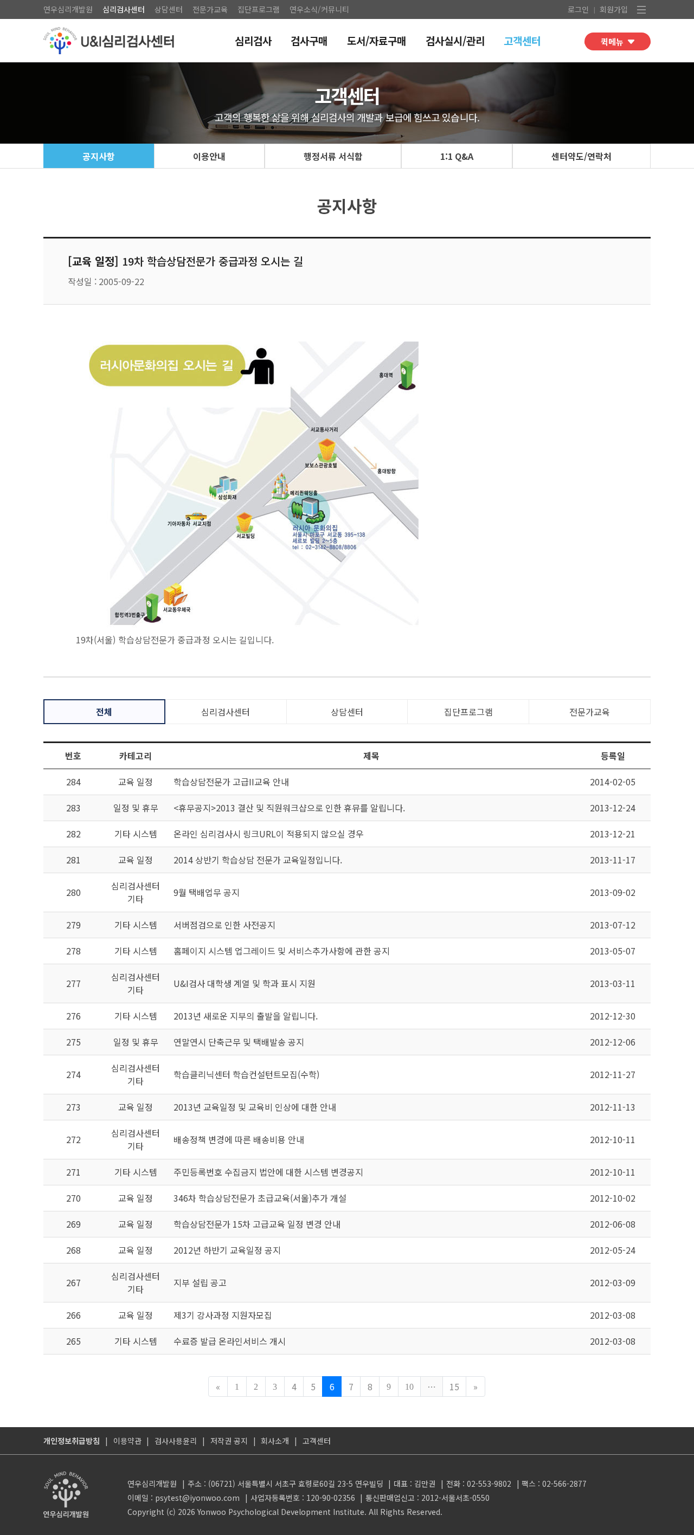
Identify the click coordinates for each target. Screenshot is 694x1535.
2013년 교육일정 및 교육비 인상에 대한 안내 (255, 1106)
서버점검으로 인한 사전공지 (224, 924)
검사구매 (309, 40)
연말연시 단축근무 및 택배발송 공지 (239, 1041)
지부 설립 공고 (200, 1282)
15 (454, 1386)
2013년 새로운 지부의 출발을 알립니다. (246, 1015)
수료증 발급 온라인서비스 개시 (230, 1340)
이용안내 (209, 156)
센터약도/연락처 (581, 156)
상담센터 (169, 9)
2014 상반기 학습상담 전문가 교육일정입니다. (258, 859)
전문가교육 (210, 9)
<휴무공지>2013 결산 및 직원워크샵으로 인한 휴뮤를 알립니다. (289, 807)
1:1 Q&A (456, 156)
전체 (104, 711)
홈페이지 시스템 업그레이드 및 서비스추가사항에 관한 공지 (282, 950)
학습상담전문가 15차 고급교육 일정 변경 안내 (257, 1223)
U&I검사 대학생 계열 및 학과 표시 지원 (245, 983)
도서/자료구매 (376, 40)
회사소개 (275, 1440)
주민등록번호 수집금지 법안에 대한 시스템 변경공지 (268, 1171)
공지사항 (98, 156)
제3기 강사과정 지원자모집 (223, 1314)
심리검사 (253, 40)
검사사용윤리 (176, 1440)
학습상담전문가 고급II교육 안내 (231, 781)
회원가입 (614, 9)
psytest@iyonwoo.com (197, 1497)
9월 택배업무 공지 (207, 892)
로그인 (578, 9)
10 (409, 1386)
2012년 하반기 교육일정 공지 (227, 1249)
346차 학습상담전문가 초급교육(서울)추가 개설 (260, 1197)
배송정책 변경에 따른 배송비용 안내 (239, 1139)
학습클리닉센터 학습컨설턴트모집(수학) (246, 1074)
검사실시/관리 (455, 40)
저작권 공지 (229, 1440)
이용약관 (127, 1440)
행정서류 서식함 (333, 156)
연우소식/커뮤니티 (319, 9)
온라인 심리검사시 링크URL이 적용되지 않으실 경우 (269, 833)
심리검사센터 (123, 9)
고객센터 (522, 40)
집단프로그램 (258, 9)
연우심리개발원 (68, 9)
